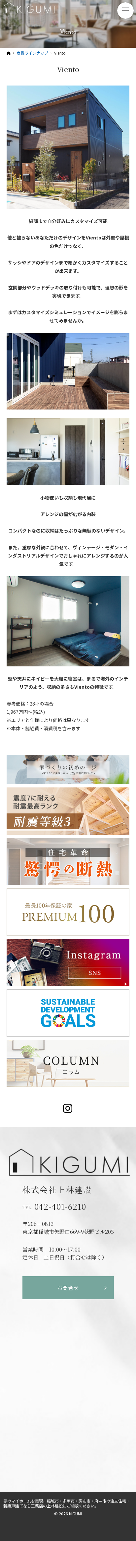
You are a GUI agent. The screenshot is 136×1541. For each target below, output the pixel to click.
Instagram (68, 1108)
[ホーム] (9, 53)
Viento (68, 69)
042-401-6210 (60, 1206)
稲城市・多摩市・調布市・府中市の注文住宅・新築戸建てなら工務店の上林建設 (66, 1503)
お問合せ (68, 1288)
